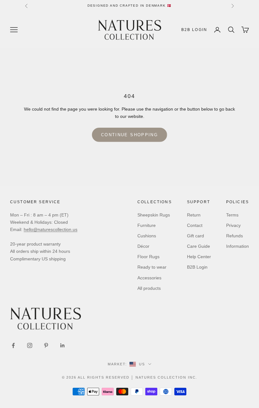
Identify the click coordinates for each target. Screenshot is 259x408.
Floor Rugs (148, 256)
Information (237, 246)
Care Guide (198, 246)
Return (194, 214)
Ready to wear (151, 267)
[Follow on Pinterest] (46, 345)
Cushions (146, 235)
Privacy (233, 225)
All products (149, 288)
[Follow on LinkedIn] (62, 345)
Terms (232, 214)
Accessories (149, 277)
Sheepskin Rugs (153, 214)
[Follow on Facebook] (13, 345)
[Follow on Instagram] (30, 345)
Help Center (199, 256)
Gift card (195, 235)
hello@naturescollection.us (50, 229)
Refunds (234, 235)
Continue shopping (129, 134)
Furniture (146, 225)
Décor (143, 246)
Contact (194, 225)
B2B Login (194, 29)
